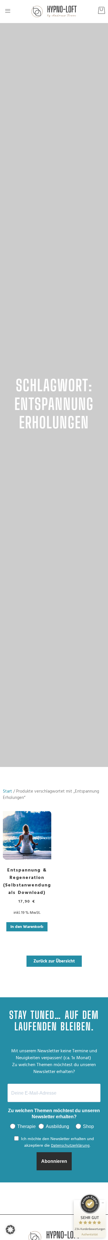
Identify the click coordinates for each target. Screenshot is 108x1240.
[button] (7, 11)
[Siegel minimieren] (103, 1203)
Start (7, 791)
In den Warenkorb (26, 927)
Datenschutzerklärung (70, 1145)
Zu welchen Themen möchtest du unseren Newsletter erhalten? (54, 1113)
